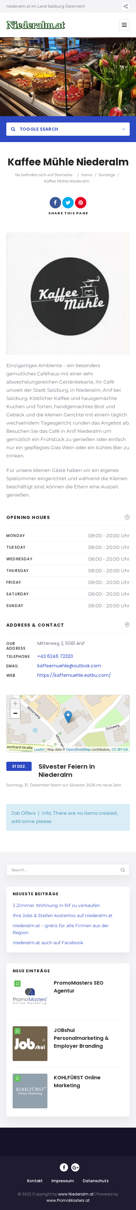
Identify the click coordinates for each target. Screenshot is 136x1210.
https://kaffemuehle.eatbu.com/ (74, 675)
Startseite (63, 174)
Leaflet (39, 749)
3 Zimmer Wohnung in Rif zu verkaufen (56, 905)
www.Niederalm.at (76, 1194)
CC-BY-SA (120, 749)
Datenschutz (96, 1180)
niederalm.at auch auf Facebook (48, 942)
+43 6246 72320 (55, 656)
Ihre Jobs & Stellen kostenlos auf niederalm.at (63, 915)
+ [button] (15, 703)
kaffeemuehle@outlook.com (69, 666)
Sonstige (107, 174)
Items (86, 174)
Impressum (63, 1180)
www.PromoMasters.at (68, 1200)
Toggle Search (38, 129)
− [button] (15, 713)
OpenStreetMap (78, 749)
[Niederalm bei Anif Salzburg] (35, 25)
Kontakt (35, 1180)
